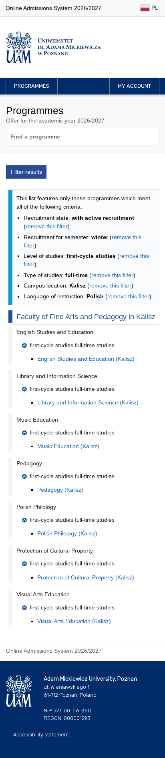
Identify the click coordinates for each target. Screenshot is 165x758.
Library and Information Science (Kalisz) (88, 402)
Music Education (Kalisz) (68, 446)
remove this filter (47, 226)
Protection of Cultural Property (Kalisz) (85, 577)
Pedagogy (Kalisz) (60, 490)
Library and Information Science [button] (56, 376)
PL (154, 7)
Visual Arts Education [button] (43, 594)
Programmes (31, 86)
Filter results (26, 172)
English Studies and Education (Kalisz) (86, 359)
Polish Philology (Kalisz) (67, 533)
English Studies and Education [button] (54, 332)
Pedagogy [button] (29, 463)
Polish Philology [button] (36, 507)
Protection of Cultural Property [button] (54, 550)
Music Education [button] (37, 419)
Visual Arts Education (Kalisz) (74, 621)
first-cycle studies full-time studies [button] (72, 345)
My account (134, 86)
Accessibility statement (41, 735)
